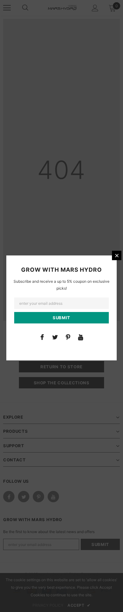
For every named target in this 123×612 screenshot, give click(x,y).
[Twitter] (55, 337)
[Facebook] (42, 337)
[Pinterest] (68, 337)
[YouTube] (80, 337)
